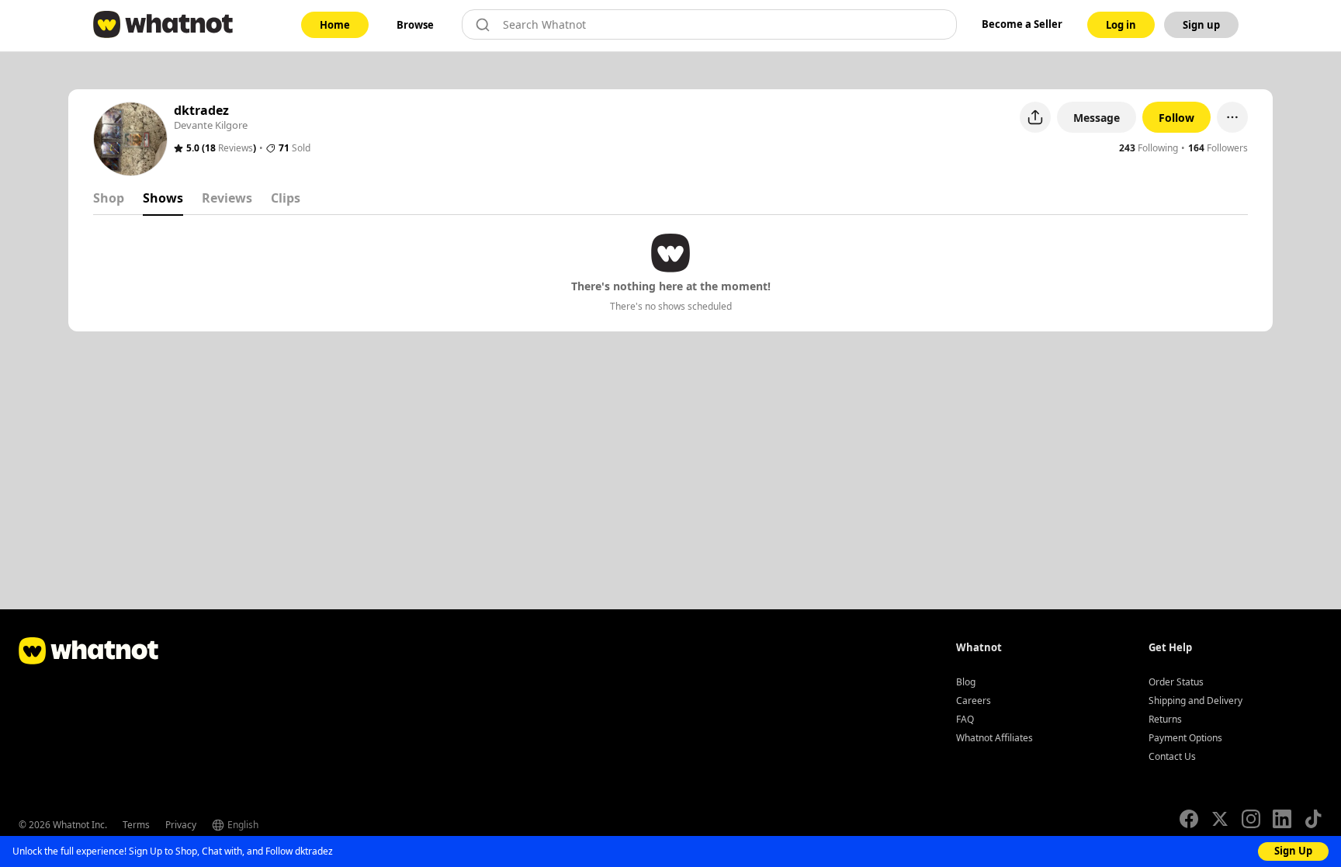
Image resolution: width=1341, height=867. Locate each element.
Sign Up (1293, 851)
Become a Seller (1022, 24)
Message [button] (1096, 117)
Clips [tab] (285, 197)
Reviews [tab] (227, 197)
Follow (1176, 117)
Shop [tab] (108, 197)
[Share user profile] (1035, 117)
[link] (335, 25)
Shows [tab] (163, 197)
